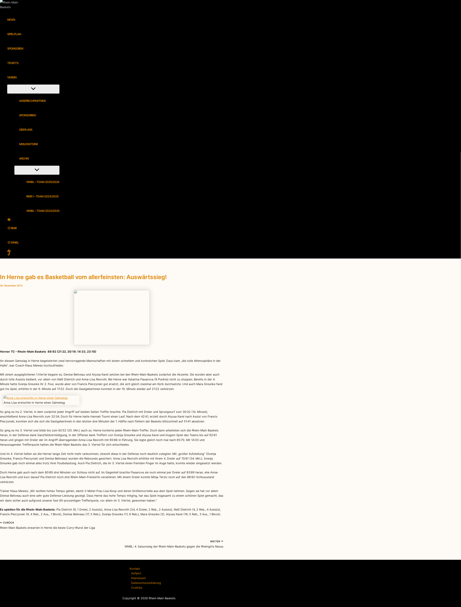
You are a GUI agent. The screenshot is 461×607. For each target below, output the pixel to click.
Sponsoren (15, 48)
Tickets (12, 63)
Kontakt (135, 568)
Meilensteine (28, 144)
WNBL (15, 242)
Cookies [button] (136, 587)
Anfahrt (136, 573)
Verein (12, 77)
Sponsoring (27, 115)
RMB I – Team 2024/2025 (42, 196)
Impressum (138, 578)
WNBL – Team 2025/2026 (42, 182)
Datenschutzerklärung (146, 583)
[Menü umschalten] (33, 89)
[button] (19, 77)
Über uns (25, 129)
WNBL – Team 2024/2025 (42, 211)
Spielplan (14, 34)
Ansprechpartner (32, 101)
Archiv (24, 158)
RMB (14, 228)
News (11, 19)
